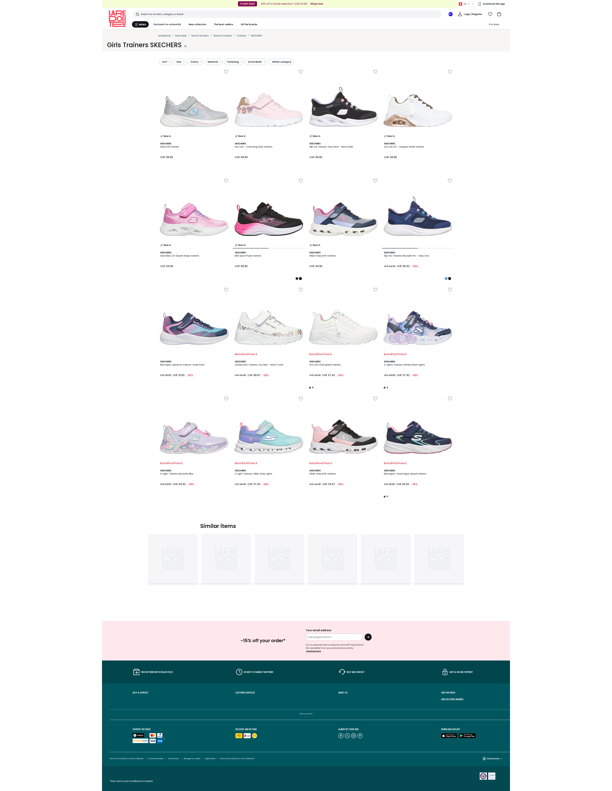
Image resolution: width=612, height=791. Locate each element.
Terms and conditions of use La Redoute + (237, 758)
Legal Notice (210, 758)
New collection (197, 24)
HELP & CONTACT (141, 692)
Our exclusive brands (452, 699)
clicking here (313, 651)
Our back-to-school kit (167, 24)
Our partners (448, 692)
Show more (306, 713)
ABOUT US (342, 692)
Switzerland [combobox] (493, 758)
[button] (499, 14)
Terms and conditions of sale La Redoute (127, 758)
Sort (164, 61)
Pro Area (494, 24)
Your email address (318, 630)
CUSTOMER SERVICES (245, 692)
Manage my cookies (192, 758)
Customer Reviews (156, 758)
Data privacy (173, 758)
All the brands (249, 24)
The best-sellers (223, 24)
